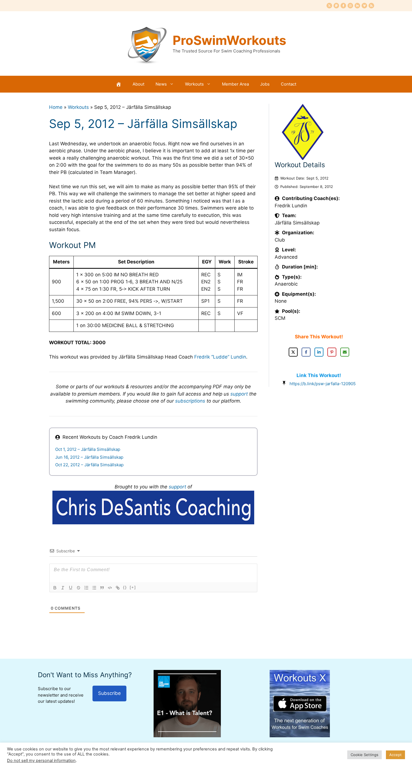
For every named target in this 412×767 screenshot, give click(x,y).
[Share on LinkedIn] (319, 352)
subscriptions (190, 401)
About (138, 84)
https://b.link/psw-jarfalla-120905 (323, 383)
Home (56, 107)
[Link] (118, 587)
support (239, 394)
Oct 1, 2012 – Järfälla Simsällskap (87, 449)
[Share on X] (293, 352)
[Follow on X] (329, 5)
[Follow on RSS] (371, 5)
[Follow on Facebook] (343, 5)
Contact (288, 84)
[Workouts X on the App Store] (300, 735)
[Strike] (78, 587)
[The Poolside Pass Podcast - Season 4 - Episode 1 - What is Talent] (187, 735)
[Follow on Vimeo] (364, 5)
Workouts (194, 84)
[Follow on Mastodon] (336, 5)
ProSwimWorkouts (229, 40)
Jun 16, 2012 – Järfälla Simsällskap (89, 457)
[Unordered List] (94, 587)
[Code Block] (110, 587)
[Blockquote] (102, 587)
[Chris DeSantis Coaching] (153, 522)
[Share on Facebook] (306, 352)
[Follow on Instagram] (350, 5)
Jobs (265, 84)
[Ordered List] (86, 587)
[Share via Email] (345, 352)
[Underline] (71, 587)
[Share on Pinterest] (332, 352)
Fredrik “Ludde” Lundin (220, 357)
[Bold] (55, 587)
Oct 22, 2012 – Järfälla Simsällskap (89, 464)
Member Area (235, 84)
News (161, 84)
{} (125, 587)
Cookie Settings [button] (364, 754)
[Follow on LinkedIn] (357, 5)
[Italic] (63, 587)
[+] (133, 587)
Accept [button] (395, 754)
